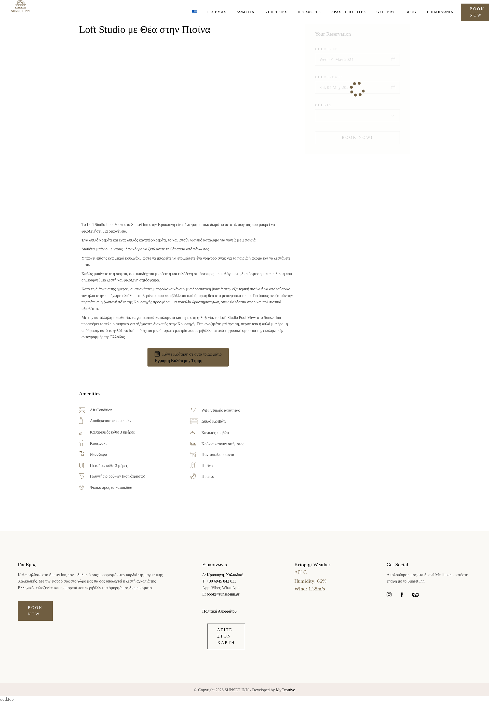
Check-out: (328, 77)
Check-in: (326, 49)
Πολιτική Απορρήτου (219, 611)
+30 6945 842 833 (221, 581)
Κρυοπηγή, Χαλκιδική (225, 575)
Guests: (324, 105)
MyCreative (285, 690)
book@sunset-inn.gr (223, 594)
